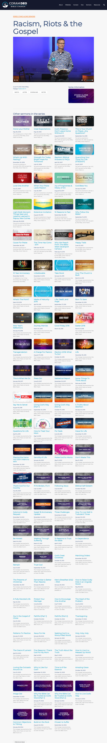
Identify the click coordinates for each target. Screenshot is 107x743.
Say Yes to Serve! (20, 405)
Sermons (88, 5)
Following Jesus (61, 486)
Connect (75, 5)
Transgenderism (20, 352)
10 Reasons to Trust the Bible (63, 539)
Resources (97, 5)
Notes (43, 92)
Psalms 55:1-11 (22, 88)
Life (77, 352)
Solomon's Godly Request (20, 513)
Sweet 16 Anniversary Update (43, 513)
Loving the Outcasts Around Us (22, 726)
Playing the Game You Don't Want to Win (21, 459)
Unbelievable (39, 273)
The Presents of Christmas (20, 592)
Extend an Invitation (42, 212)
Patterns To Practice (21, 672)
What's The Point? (21, 299)
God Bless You (81, 186)
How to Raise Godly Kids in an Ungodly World (83, 593)
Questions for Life (21, 431)
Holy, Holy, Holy (82, 672)
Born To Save (81, 299)
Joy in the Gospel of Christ (21, 647)
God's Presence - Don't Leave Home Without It (63, 131)
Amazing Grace (81, 725)
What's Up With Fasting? (20, 158)
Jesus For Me (39, 672)
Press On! (38, 378)
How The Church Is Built (83, 274)
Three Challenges (62, 512)
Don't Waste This (82, 457)
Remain (16, 565)
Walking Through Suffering (41, 539)
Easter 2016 (80, 326)
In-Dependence (82, 538)
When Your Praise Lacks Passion (41, 187)
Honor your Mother (21, 129)
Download (34, 92)
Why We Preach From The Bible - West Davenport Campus (62, 246)
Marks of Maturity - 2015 (42, 300)
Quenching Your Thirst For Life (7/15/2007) (82, 159)
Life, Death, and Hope (61, 300)
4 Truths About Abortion (82, 406)
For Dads (58, 431)
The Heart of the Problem (82, 621)
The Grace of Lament (22, 698)
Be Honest (17, 538)
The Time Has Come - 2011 (42, 244)
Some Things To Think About (82, 379)
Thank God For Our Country (21, 487)
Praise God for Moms (63, 457)
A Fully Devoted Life (21, 620)
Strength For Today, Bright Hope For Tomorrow (42, 159)
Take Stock (59, 273)
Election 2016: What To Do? (63, 353)
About (61, 5)
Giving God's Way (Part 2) (62, 406)
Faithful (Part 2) (61, 646)
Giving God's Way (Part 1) (41, 406)
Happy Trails (80, 243)
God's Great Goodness (60, 566)
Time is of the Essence (60, 726)
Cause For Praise (20, 243)
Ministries (68, 5)
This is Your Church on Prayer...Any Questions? (83, 131)
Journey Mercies (41, 326)
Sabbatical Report (62, 378)
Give (82, 5)
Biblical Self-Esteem (84, 486)
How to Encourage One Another (63, 621)
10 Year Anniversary (21, 273)
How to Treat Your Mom (42, 432)
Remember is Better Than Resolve (42, 592)
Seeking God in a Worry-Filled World (63, 673)
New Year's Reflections (18, 327)
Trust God (38, 565)
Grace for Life (81, 431)
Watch (17, 92)
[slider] (49, 80)
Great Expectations (42, 129)
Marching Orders (82, 565)
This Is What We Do (21, 378)
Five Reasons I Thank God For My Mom (43, 699)
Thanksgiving (81, 646)
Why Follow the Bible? (82, 213)
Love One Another (21, 186)
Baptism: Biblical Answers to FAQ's (62, 158)
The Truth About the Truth (63, 699)
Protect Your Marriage (39, 621)
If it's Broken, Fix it (42, 486)
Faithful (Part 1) (40, 646)
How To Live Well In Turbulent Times (83, 513)
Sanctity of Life (40, 457)
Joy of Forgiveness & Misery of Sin (63, 187)
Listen (25, 92)
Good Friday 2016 (62, 326)
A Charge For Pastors (43, 352)
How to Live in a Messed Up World (83, 699)
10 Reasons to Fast (62, 212)
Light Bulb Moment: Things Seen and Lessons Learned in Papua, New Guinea (22, 215)
